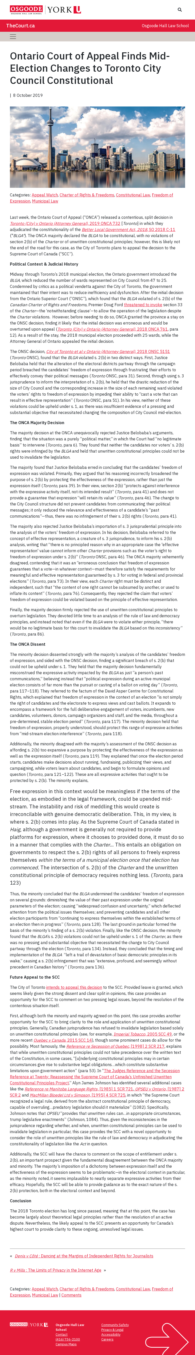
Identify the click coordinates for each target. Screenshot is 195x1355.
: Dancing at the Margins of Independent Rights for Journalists (84, 1255)
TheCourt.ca (20, 25)
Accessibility (110, 1334)
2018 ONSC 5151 (108, 351)
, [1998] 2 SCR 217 (115, 1046)
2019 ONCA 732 (65, 223)
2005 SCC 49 (142, 1034)
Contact (62, 1334)
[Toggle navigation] (13, 36)
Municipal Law (45, 201)
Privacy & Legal (112, 1330)
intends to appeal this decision (74, 987)
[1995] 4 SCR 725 (77, 1095)
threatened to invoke (143, 304)
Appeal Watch (45, 194)
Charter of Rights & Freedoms (87, 194)
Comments (71, 1295)
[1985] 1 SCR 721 (79, 1088)
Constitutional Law (133, 194)
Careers (107, 1339)
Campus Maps (66, 1344)
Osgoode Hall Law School (165, 25)
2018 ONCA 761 (112, 329)
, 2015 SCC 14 (63, 1040)
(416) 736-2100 (68, 1339)
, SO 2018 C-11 (128, 229)
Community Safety (115, 1325)
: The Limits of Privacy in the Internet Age (55, 1270)
